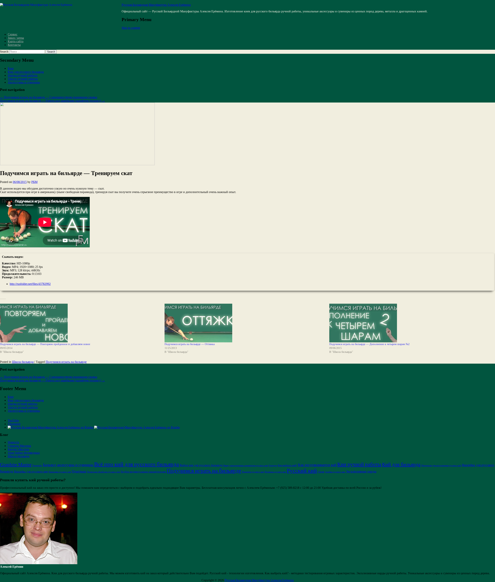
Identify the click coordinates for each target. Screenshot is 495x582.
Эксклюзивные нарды (361, 471)
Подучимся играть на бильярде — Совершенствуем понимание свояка (48, 97)
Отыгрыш (79, 471)
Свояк (321, 471)
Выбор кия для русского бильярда (201, 465)
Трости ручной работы (23, 78)
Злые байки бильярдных (24, 452)
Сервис (12, 34)
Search (4, 51)
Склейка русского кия (335, 472)
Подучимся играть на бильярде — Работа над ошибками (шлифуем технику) (52, 100)
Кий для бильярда (401, 464)
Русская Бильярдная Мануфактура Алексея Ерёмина (156, 4)
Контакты (14, 44)
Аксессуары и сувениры (24, 82)
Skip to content (131, 27)
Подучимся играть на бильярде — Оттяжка (190, 344)
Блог (11, 68)
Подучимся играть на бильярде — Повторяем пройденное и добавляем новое (45, 344)
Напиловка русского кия (60, 472)
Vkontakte (14, 424)
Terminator (37, 465)
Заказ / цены (16, 37)
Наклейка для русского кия (31, 471)
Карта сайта (15, 41)
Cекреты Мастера (19, 445)
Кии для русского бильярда (26, 71)
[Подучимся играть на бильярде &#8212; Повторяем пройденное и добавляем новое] (80, 323)
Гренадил (273, 465)
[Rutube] (94, 427)
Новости (13, 442)
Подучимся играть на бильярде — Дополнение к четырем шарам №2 (369, 344)
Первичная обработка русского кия (103, 472)
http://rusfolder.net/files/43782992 (30, 283)
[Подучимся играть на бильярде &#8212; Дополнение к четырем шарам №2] (409, 323)
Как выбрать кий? (287, 465)
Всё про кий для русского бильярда (136, 464)
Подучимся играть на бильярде (66, 361)
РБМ (34, 182)
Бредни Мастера (18, 449)
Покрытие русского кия (253, 472)
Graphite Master (16, 464)
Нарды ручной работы (22, 75)
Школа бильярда (23, 361)
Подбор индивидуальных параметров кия (143, 471)
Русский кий (302, 470)
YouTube (13, 420)
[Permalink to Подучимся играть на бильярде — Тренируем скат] (77, 164)
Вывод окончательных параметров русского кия (245, 465)
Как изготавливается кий (317, 465)
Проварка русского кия (275, 472)
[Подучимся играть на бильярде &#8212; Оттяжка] (245, 323)
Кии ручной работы (359, 464)
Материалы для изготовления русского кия (441, 465)
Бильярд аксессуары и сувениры (68, 465)
